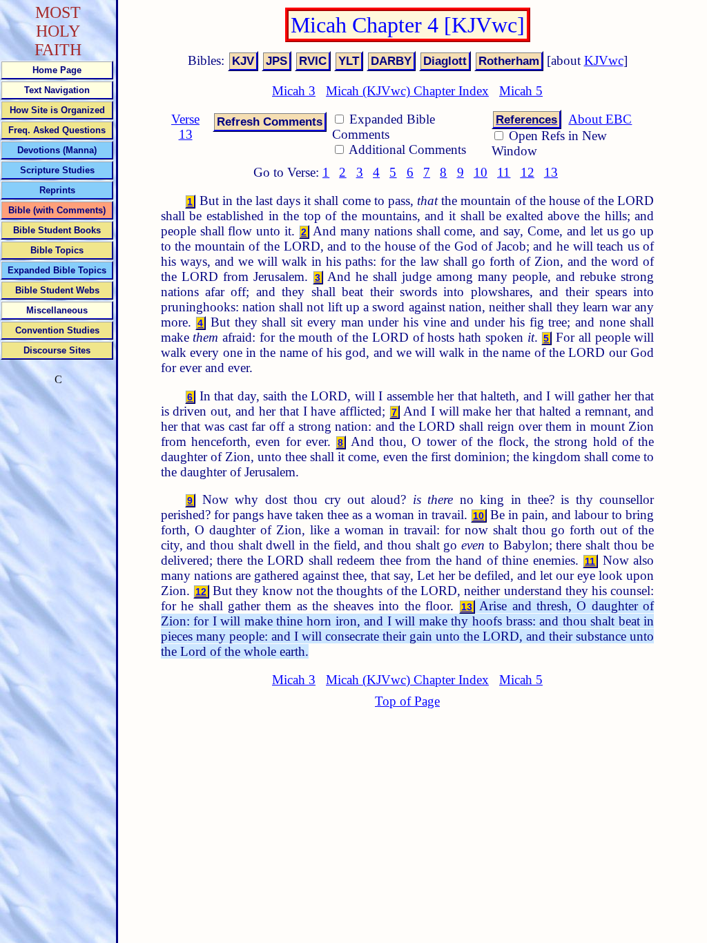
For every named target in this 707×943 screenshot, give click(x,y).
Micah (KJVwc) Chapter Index (407, 91)
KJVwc (603, 60)
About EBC (600, 119)
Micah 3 (294, 91)
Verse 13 (185, 127)
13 (551, 172)
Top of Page (407, 701)
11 (503, 172)
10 (480, 172)
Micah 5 (521, 91)
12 (527, 172)
